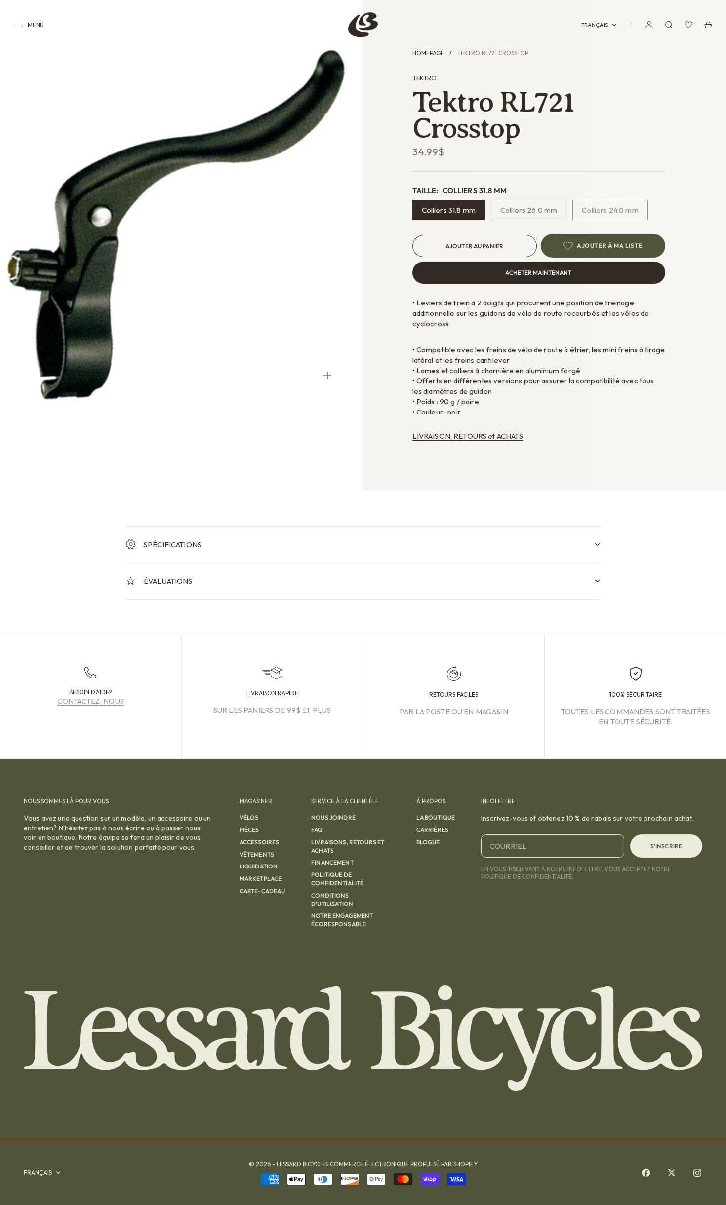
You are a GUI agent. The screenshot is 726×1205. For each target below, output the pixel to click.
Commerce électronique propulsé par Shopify (404, 1163)
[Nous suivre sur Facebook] (646, 1173)
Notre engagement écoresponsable (342, 920)
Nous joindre (333, 817)
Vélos (249, 817)
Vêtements (257, 854)
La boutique (435, 817)
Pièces (249, 829)
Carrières (432, 829)
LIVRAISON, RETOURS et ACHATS (467, 436)
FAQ (317, 829)
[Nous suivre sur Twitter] (672, 1173)
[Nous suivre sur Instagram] (697, 1173)
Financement (332, 862)
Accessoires (260, 842)
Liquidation (259, 866)
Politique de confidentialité (337, 879)
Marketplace (261, 878)
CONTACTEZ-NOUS (90, 701)
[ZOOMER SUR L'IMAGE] (327, 375)
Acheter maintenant (538, 272)
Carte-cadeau (262, 891)
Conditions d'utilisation (332, 899)
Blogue (428, 842)
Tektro (424, 78)
